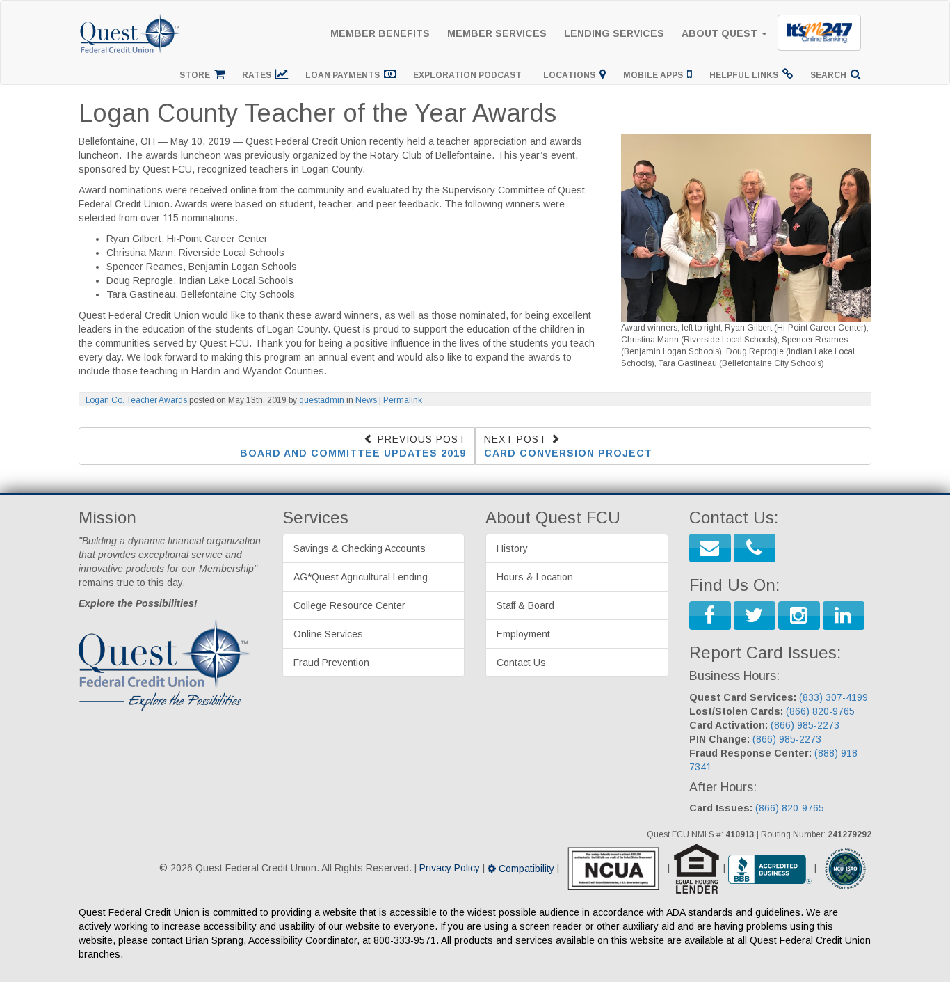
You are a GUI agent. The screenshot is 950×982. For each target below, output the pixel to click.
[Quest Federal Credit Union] (130, 18)
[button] (710, 548)
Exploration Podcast (469, 75)
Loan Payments (344, 75)
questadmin (321, 400)
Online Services (328, 634)
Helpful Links (745, 75)
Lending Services (614, 33)
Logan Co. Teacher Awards (136, 400)
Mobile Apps (655, 75)
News (366, 400)
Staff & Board (525, 605)
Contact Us (521, 662)
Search (830, 75)
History (512, 548)
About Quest (721, 33)
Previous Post (353, 446)
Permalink (402, 400)
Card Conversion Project (568, 453)
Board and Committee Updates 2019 (353, 453)
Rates (258, 75)
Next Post (568, 446)
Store (196, 75)
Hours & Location (535, 577)
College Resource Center (349, 605)
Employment (523, 634)
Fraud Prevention (331, 662)
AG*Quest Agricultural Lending (360, 577)
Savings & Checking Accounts (359, 548)
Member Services (497, 33)
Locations (571, 75)
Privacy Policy (449, 868)
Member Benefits (380, 33)
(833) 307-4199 (833, 697)
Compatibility (525, 868)
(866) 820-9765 (820, 711)
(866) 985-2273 (805, 725)
